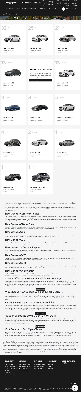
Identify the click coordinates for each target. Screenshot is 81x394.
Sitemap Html (30, 389)
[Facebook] (71, 383)
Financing (37, 361)
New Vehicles (9, 364)
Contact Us (51, 366)
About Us (50, 364)
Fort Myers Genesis (8, 389)
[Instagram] (75, 383)
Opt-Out (40, 389)
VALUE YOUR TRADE (40, 326)
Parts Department (24, 366)
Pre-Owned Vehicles (11, 366)
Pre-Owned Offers (10, 375)
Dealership (52, 361)
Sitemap (26, 389)
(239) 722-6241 (43, 3)
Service (22, 361)
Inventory (9, 361)
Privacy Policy (15, 389)
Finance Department (39, 364)
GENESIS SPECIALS (40, 289)
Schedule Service (24, 368)
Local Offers (9, 372)
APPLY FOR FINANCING (40, 313)
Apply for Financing (39, 366)
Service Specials (24, 371)
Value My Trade (37, 368)
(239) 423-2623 (58, 3)
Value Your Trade (40, 80)
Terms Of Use (21, 389)
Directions (51, 368)
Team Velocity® (59, 388)
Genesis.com (45, 389)
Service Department (25, 364)
